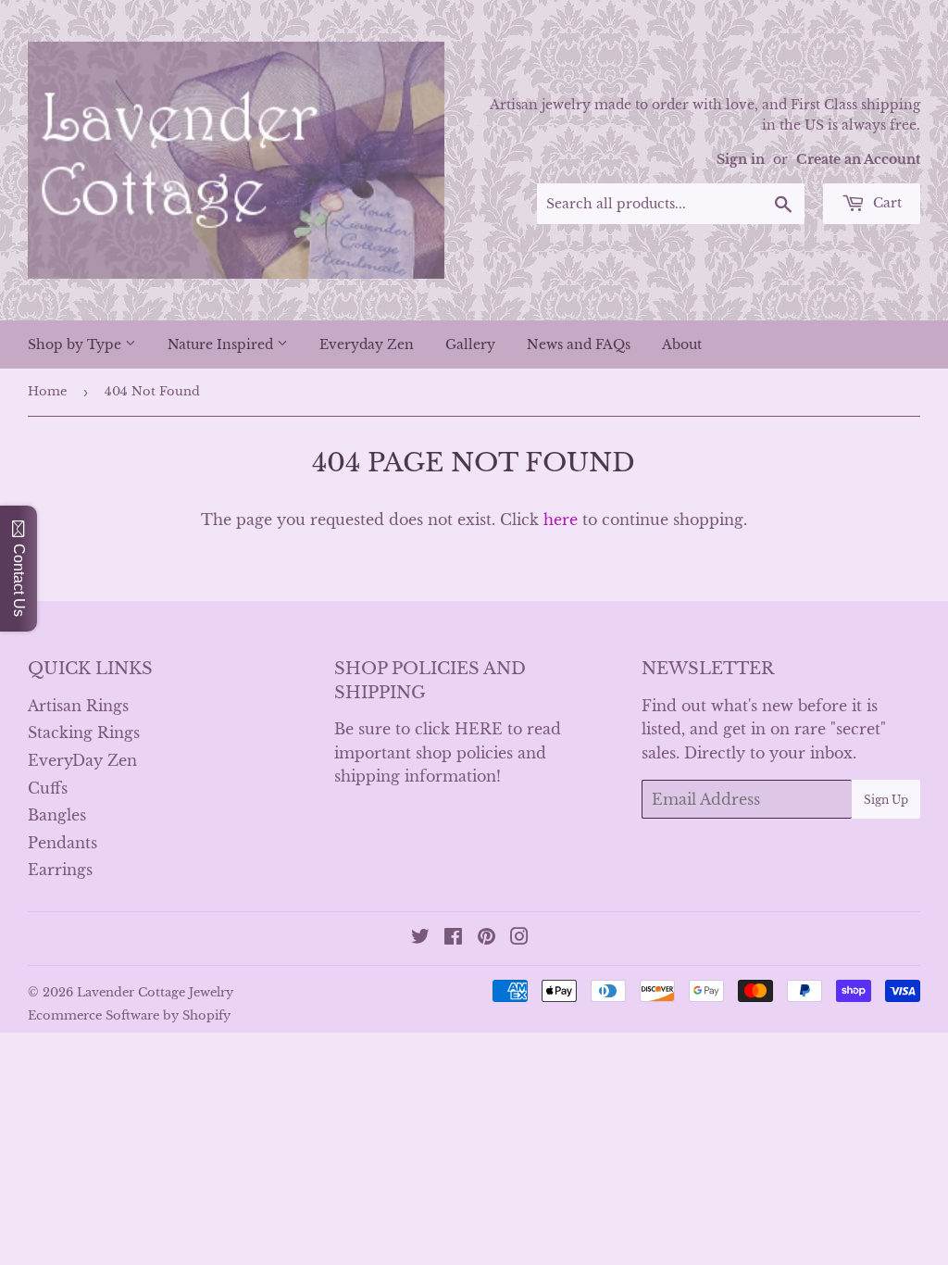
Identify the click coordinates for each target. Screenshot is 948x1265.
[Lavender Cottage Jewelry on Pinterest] (486, 938)
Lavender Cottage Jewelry (155, 992)
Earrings (60, 869)
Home (47, 391)
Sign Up (886, 800)
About (682, 344)
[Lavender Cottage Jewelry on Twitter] (420, 938)
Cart (885, 202)
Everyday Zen (366, 344)
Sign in (741, 160)
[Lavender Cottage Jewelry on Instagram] (519, 938)
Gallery (470, 344)
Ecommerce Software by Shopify (129, 1015)
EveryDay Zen (82, 760)
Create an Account (858, 160)
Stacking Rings (84, 732)
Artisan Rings (78, 705)
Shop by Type (76, 344)
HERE (479, 729)
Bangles (57, 815)
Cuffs (48, 788)
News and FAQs (578, 344)
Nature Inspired (222, 344)
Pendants (62, 842)
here (560, 519)
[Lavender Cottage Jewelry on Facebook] (453, 938)
